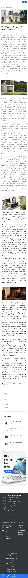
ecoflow (6, 383)
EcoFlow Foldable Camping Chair (16, 421)
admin (18, 32)
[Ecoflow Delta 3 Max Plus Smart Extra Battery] (6, 443)
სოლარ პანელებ (5, 384)
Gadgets (6, 405)
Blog (6, 7)
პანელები (20, 383)
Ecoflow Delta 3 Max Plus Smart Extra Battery (16, 442)
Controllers (7, 402)
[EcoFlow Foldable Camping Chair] (6, 423)
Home (2, 7)
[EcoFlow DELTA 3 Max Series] (6, 436)
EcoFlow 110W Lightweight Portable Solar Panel (16, 428)
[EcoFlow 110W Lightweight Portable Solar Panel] (6, 430)
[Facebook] (18, 544)
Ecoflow (8, 571)
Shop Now (8, 471)
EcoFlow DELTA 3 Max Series (16, 435)
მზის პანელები (13, 383)
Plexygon (11, 573)
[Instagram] (21, 544)
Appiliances (10, 7)
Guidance (6, 407)
